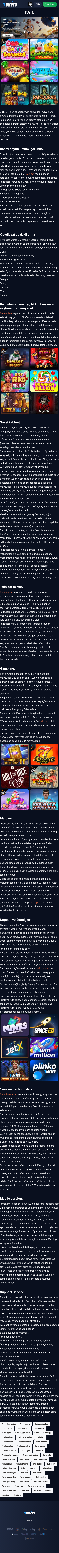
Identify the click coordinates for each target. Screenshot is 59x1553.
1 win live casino (9, 1450)
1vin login (51, 1464)
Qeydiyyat (50, 4)
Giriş (38, 4)
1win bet (24, 1473)
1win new (19, 1486)
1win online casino (36, 1486)
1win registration (9, 1490)
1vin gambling (22, 1464)
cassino (5, 1495)
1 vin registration (22, 1433)
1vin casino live (40, 1459)
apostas (37, 1490)
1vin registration (9, 1468)
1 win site (47, 1455)
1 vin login (6, 1433)
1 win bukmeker (8, 1094)
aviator (48, 1490)
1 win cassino (41, 1442)
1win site (25, 1490)
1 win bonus (42, 968)
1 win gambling (23, 1446)
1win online (6, 313)
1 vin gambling (23, 1428)
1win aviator (47, 1468)
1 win (36, 1433)
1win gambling (8, 1481)
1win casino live (9, 1477)
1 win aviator (7, 1437)
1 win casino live (24, 1442)
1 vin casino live (41, 1424)
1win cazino (41, 1477)
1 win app (47, 1433)
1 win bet (29, 173)
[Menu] (10, 4)
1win (23, 1468)
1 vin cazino (7, 1428)
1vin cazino (7, 1464)
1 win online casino (10, 1455)
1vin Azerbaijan (8, 1459)
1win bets (44, 721)
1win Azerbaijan (9, 1473)
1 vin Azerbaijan (9, 1424)
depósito (17, 1495)
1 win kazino (40, 1446)
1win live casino (41, 1481)
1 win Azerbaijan (25, 1437)
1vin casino (25, 1459)
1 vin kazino (39, 1428)
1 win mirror (6, 592)
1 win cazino (7, 1446)
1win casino (37, 1473)
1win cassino (26, 1477)
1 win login (25, 1450)
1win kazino (24, 1481)
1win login (6, 1486)
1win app (34, 902)
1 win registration (30, 1455)
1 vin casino (25, 1424)
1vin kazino (37, 1464)
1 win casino (7, 1442)
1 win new (38, 1450)
